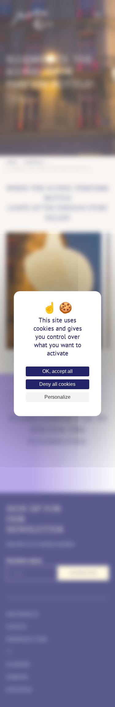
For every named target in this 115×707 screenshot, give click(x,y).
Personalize (57, 397)
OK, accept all (57, 371)
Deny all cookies (57, 384)
